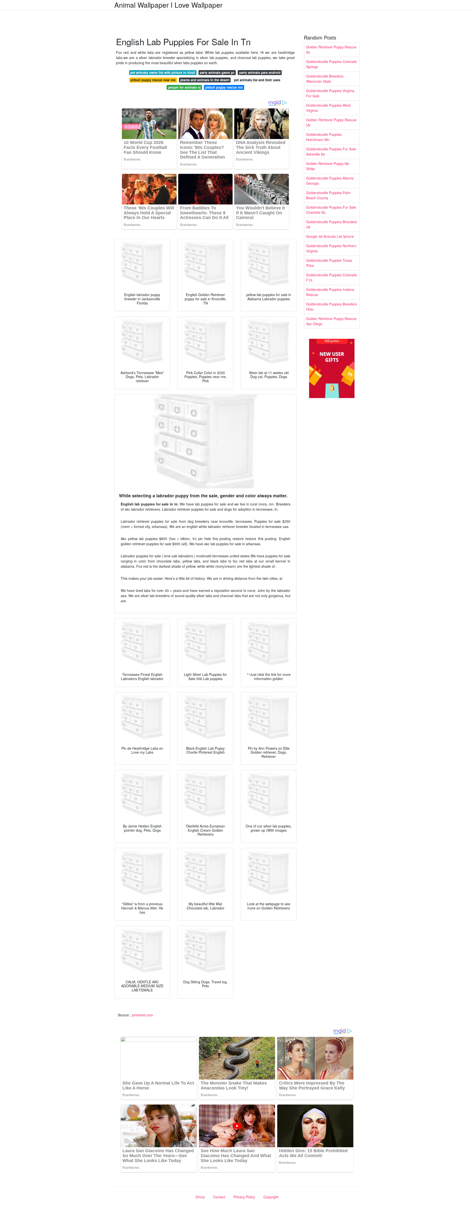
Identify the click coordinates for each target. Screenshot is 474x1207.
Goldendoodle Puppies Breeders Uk (331, 224)
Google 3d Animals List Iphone (330, 236)
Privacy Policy (244, 1196)
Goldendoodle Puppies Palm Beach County (328, 195)
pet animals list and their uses (257, 80)
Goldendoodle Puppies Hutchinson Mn (324, 137)
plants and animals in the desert (204, 80)
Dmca (200, 1196)
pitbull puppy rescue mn (224, 87)
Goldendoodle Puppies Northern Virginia (331, 248)
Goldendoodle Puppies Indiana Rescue (330, 292)
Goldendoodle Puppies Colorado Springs (331, 64)
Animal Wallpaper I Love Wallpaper (168, 5)
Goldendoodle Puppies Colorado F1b (331, 277)
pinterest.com (142, 1014)
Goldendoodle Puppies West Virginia (328, 108)
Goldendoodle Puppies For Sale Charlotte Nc (331, 210)
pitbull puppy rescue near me (153, 80)
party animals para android (259, 72)
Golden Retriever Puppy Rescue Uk (331, 122)
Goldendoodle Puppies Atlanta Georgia (330, 181)
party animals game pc (217, 72)
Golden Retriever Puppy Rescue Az (331, 49)
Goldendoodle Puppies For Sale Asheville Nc (331, 151)
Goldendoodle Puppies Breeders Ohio (331, 307)
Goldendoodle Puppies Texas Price (329, 263)
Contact (219, 1196)
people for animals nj (184, 87)
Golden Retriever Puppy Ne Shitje (327, 166)
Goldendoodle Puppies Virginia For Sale (330, 93)
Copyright (270, 1196)
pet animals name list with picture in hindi (162, 72)
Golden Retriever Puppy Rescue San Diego (331, 321)
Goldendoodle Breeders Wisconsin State (324, 79)
